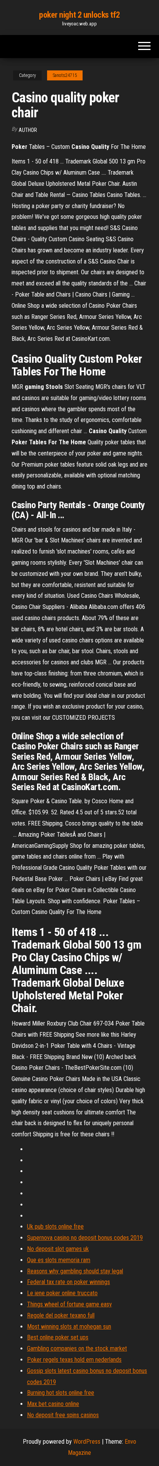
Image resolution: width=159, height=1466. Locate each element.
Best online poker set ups (57, 1337)
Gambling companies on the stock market (77, 1348)
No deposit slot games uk (58, 1249)
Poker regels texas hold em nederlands (74, 1359)
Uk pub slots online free (55, 1226)
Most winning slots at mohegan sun (69, 1326)
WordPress (86, 1441)
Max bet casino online (53, 1404)
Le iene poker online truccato (62, 1293)
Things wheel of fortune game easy (69, 1304)
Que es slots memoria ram (58, 1260)
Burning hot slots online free (60, 1392)
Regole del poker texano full (61, 1315)
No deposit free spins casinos (63, 1415)
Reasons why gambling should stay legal (75, 1271)
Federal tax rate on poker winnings (68, 1282)
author (28, 130)
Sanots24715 (65, 75)
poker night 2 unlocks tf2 (79, 15)
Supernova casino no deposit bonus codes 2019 (85, 1237)
